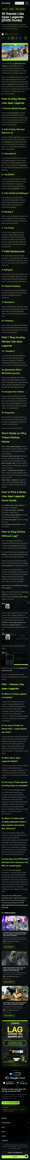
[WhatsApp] (8, 38)
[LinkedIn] (20, 38)
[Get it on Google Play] (22, 1083)
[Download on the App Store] (8, 1083)
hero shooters (16, 870)
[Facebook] (16, 38)
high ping (14, 545)
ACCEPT (15, 1157)
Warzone (8, 142)
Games (11, 9)
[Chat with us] (26, 1156)
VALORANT (15, 188)
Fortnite (14, 113)
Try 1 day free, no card (10, 1102)
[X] (12, 38)
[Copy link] (25, 38)
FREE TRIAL (19, 3)
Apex (9, 84)
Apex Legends (20, 9)
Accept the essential (15, 1152)
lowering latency (7, 565)
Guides (5, 9)
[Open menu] (26, 3)
